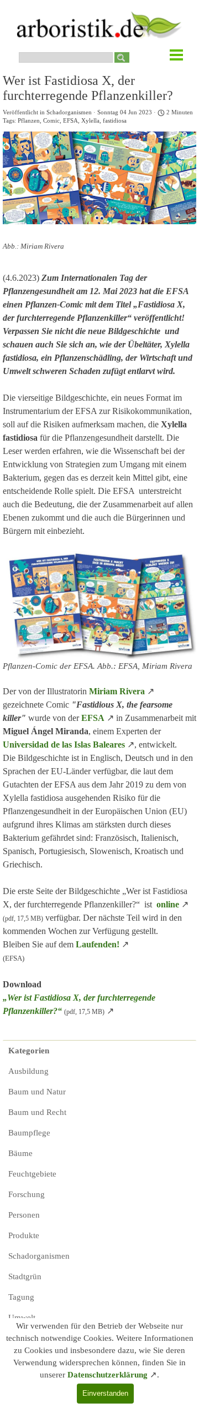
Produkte (23, 1235)
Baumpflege (29, 1132)
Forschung (26, 1194)
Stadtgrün (24, 1276)
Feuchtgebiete (32, 1173)
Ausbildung (28, 1071)
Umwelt (21, 1317)
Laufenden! (97, 944)
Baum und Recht (37, 1112)
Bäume (20, 1153)
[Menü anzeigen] (176, 54)
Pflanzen (29, 121)
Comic (51, 121)
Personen (24, 1214)
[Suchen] (121, 57)
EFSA (70, 121)
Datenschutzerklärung (107, 1374)
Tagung (21, 1297)
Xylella (90, 121)
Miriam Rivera (117, 691)
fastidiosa (115, 121)
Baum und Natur (37, 1091)
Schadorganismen (39, 1255)
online (167, 904)
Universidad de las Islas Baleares (64, 744)
